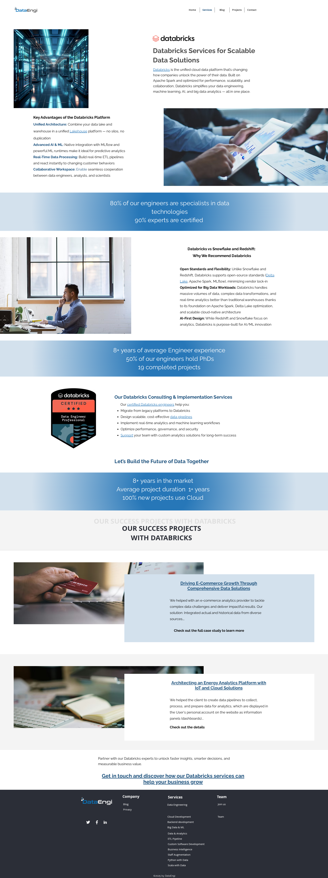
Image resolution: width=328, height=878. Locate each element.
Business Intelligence (180, 849)
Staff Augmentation (179, 854)
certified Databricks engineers (150, 404)
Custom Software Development (186, 844)
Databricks (161, 70)
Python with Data (178, 860)
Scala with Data (177, 865)
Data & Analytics (177, 833)
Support (127, 435)
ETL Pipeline (175, 838)
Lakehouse (78, 131)
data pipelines (181, 417)
